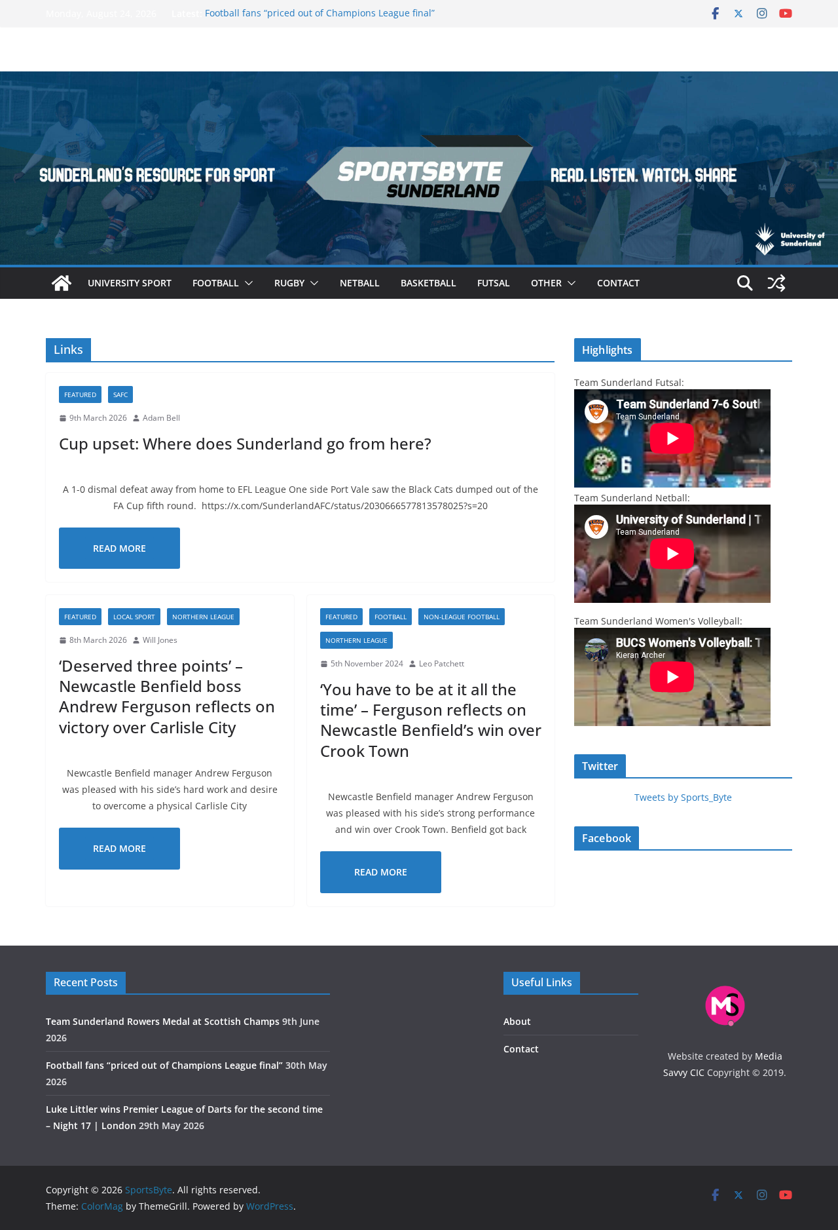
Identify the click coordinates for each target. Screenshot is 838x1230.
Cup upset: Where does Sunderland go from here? (245, 443)
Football (215, 283)
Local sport (134, 616)
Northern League (203, 616)
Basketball (428, 283)
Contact (618, 283)
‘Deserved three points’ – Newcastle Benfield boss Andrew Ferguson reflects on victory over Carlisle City (167, 696)
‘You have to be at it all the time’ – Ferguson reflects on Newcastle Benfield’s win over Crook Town (430, 719)
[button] (246, 283)
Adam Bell (161, 417)
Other (546, 283)
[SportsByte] (61, 283)
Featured (80, 394)
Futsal (493, 283)
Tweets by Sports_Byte (683, 797)
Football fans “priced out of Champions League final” (320, 13)
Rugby (289, 283)
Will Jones (160, 639)
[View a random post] (776, 283)
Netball (360, 283)
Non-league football (462, 616)
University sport (130, 283)
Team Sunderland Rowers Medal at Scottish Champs (163, 1021)
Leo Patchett (441, 663)
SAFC (120, 394)
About (517, 1021)
